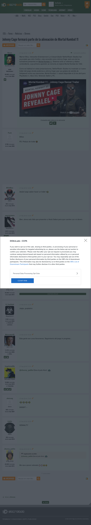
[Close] (86, 241)
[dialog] (45, 262)
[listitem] (45, 273)
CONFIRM (22, 281)
